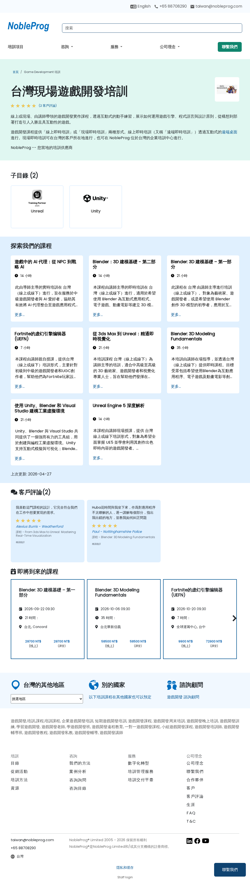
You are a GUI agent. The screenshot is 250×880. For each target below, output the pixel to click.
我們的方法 (80, 763)
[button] (233, 618)
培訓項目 (15, 47)
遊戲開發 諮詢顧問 (183, 697)
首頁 (16, 72)
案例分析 (77, 771)
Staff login (125, 877)
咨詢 (65, 47)
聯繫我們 (230, 869)
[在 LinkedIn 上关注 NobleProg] (189, 840)
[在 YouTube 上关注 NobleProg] (205, 840)
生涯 (191, 804)
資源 (15, 788)
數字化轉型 (138, 763)
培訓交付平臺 (141, 780)
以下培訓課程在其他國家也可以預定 (120, 697)
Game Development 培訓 (42, 72)
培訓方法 (19, 780)
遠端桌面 (229, 132)
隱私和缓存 (125, 867)
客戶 (191, 788)
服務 (115, 47)
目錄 (15, 763)
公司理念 (168, 47)
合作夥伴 (195, 780)
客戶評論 (195, 796)
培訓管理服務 (141, 771)
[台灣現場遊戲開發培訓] (33, 26)
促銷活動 (19, 771)
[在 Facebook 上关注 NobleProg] (197, 840)
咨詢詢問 (77, 780)
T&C (191, 821)
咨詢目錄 (77, 788)
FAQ (191, 813)
